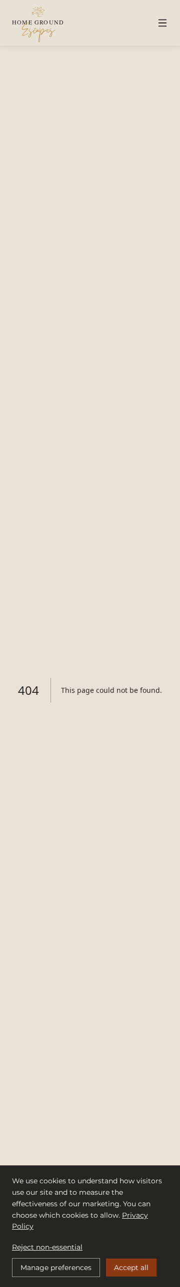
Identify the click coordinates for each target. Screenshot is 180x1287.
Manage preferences (56, 1267)
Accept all (131, 1267)
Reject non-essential (47, 1247)
